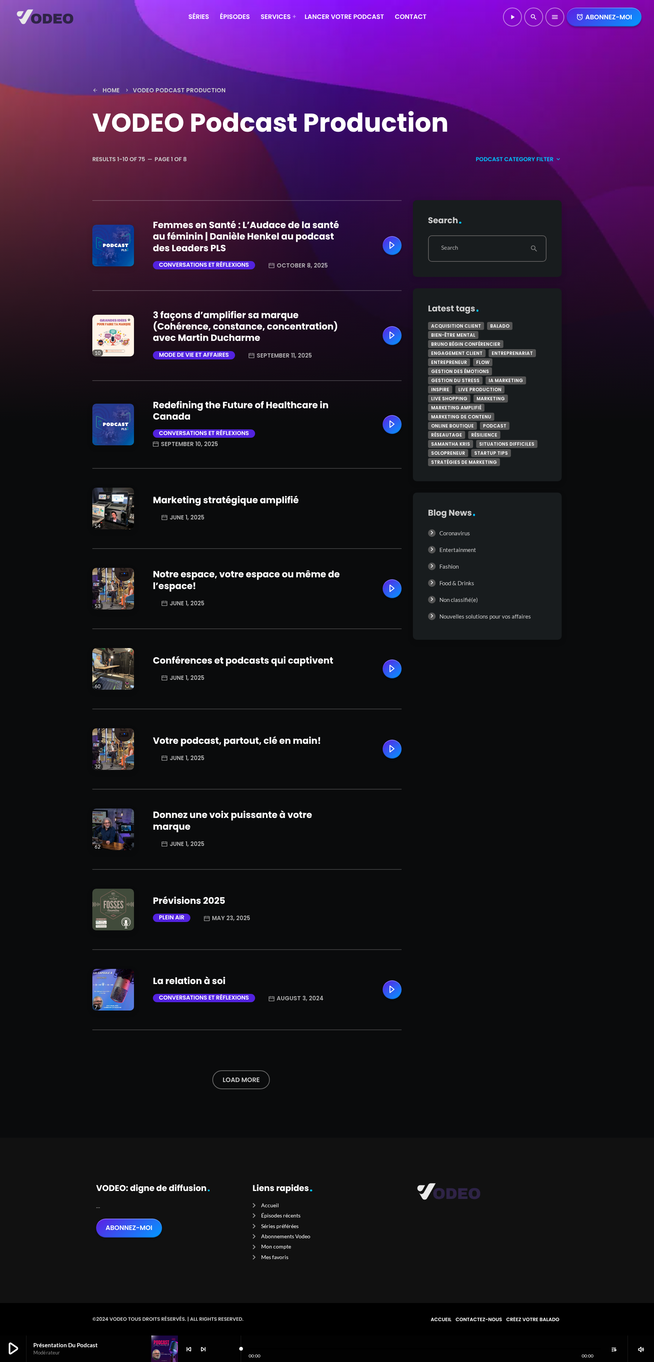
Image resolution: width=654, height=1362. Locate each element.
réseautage (446, 435)
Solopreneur (448, 453)
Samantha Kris (450, 444)
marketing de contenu (461, 417)
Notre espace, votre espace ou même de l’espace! (246, 580)
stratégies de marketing (464, 462)
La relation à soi (189, 981)
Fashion (449, 566)
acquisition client (456, 326)
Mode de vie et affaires (194, 355)
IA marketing (506, 380)
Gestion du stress (455, 380)
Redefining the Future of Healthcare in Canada (241, 411)
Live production (479, 389)
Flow (482, 362)
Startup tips (491, 453)
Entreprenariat (512, 353)
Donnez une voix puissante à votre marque (232, 821)
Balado (499, 326)
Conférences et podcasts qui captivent (243, 661)
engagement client (457, 353)
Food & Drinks (456, 583)
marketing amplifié (456, 407)
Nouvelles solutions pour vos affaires (485, 616)
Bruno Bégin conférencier (465, 344)
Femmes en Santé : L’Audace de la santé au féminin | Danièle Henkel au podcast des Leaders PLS (246, 236)
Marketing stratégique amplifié (226, 500)
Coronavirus (454, 533)
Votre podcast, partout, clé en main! (237, 741)
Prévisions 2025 (189, 901)
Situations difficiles (506, 444)
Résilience (484, 435)
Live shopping (449, 398)
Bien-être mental (453, 335)
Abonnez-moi (604, 17)
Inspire (440, 389)
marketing (490, 398)
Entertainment (457, 549)
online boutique (452, 426)
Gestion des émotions (460, 371)
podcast (494, 426)
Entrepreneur (449, 362)
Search (449, 248)
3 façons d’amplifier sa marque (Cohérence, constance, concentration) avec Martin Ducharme (245, 326)
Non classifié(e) (458, 599)
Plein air (171, 918)
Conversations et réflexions (204, 265)
